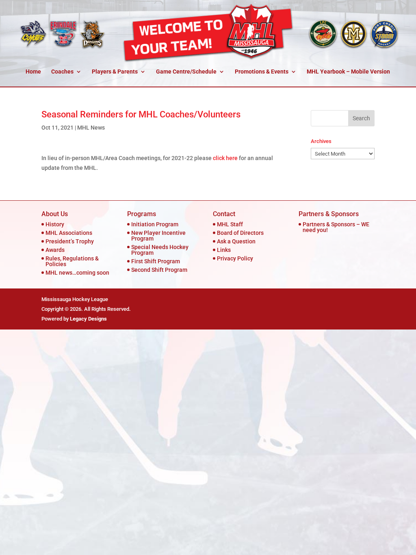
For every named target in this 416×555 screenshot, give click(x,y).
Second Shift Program (159, 270)
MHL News (91, 127)
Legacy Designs (88, 319)
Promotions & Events (261, 72)
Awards (55, 250)
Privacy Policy (235, 258)
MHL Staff (230, 224)
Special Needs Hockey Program (159, 250)
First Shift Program (155, 261)
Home (33, 72)
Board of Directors (240, 233)
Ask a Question (236, 241)
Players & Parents (115, 72)
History (55, 224)
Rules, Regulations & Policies (72, 261)
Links (224, 250)
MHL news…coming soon (77, 272)
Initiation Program (154, 224)
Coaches (62, 72)
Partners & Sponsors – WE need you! (336, 227)
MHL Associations (69, 233)
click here (225, 158)
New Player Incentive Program (158, 236)
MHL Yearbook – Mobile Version (348, 72)
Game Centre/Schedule (186, 72)
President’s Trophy (70, 241)
